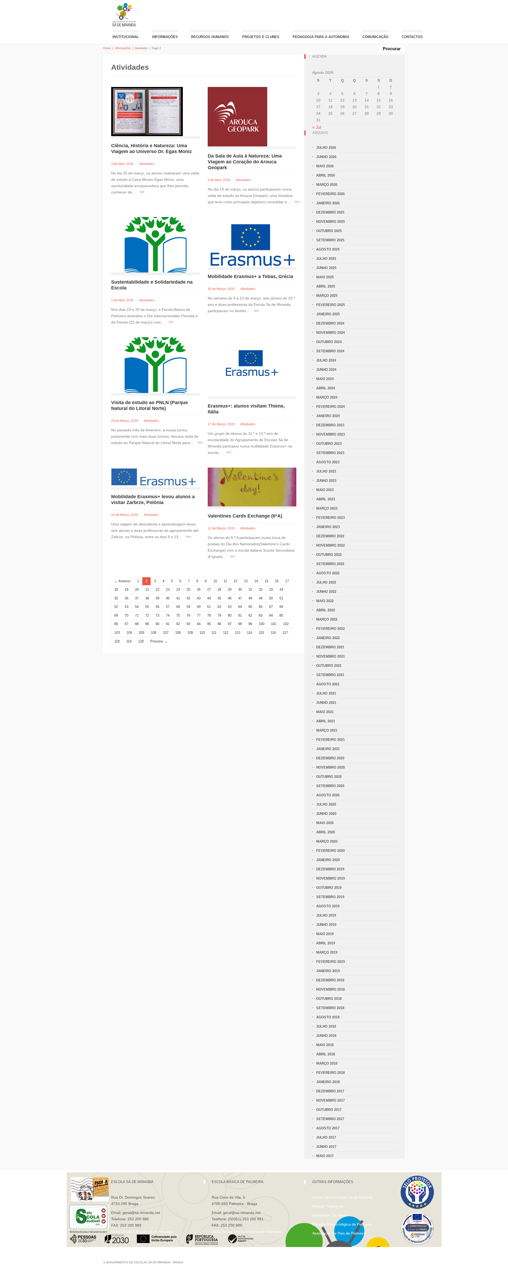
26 (199, 590)
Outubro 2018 (329, 999)
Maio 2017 (325, 1156)
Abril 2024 (325, 388)
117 (285, 633)
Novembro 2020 (330, 767)
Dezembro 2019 (330, 869)
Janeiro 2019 (328, 971)
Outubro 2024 (329, 342)
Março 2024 (326, 397)
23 (168, 590)
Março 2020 (326, 841)
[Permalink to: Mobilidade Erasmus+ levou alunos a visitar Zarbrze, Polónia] (153, 477)
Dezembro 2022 (330, 536)
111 (213, 633)
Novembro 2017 (330, 1100)
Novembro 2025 (330, 222)
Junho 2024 (326, 370)
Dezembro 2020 (330, 758)
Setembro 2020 (330, 786)
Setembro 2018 (330, 1008)
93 (188, 624)
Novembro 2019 (330, 878)
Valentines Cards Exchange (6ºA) (245, 516)
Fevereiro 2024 (330, 407)
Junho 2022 (326, 592)
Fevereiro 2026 (330, 194)
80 (230, 615)
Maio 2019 (325, 934)
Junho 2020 (326, 814)
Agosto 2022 (327, 573)
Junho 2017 (326, 1147)
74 (168, 615)
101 (273, 624)
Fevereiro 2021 (330, 740)
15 (266, 581)
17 (287, 581)
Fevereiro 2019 (330, 962)
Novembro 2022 (330, 545)
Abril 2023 (325, 499)
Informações (165, 37)
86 (116, 624)
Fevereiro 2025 (330, 305)
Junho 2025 (326, 268)
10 (215, 581)
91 (168, 624)
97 (230, 624)
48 (250, 598)
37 (137, 598)
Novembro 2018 (330, 989)
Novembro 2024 (330, 333)
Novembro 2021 (330, 656)
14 (256, 581)
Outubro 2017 (329, 1110)
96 (219, 624)
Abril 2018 (325, 1054)
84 (271, 615)
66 (260, 607)
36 (126, 598)
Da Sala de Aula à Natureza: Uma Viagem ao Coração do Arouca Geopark (245, 161)
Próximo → (158, 641)
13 (246, 581)
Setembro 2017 (330, 1119)
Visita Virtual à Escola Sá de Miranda (142, 1232)
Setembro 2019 (330, 897)
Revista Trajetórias (327, 1206)
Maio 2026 (325, 166)
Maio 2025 (325, 277)
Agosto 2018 (327, 1017)
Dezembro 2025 (330, 212)
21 (147, 590)
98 (240, 624)
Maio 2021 (325, 712)
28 (219, 590)
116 (273, 633)
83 (260, 615)
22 (157, 590)
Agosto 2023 (327, 462)
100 (261, 624)
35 (116, 598)
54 (137, 607)
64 (240, 607)
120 (141, 641)
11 (225, 581)
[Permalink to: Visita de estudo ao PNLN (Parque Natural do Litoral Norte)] (155, 365)
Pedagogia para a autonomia (321, 37)
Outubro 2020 (329, 777)
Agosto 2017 (327, 1128)
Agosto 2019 (327, 906)
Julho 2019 (326, 915)
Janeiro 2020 (328, 860)
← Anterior (122, 581)
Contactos (412, 37)
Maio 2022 (325, 601)
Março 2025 (326, 296)
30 (240, 590)
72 (147, 615)
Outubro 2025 (329, 231)
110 (202, 633)
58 (178, 607)
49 (260, 598)
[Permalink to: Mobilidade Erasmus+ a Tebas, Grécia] (252, 241)
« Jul (316, 127)
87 (126, 624)
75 (178, 615)
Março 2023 (326, 508)
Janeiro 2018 (328, 1082)
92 (178, 624)
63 (230, 607)
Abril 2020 (325, 832)
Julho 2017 (326, 1137)
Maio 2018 (325, 1045)
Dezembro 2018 (330, 980)
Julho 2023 (326, 471)
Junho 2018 (326, 1036)
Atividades (141, 48)
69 (116, 615)
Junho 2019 (326, 925)
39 (157, 598)
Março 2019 (326, 952)
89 (147, 624)
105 (141, 633)
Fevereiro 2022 (330, 629)
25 (188, 590)
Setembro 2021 (330, 675)
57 (168, 607)
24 (178, 590)
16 (277, 581)
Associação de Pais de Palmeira (339, 1233)
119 (128, 641)
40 (168, 598)
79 (219, 615)
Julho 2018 (326, 1026)
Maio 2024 (325, 379)
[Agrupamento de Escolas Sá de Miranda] (124, 15)
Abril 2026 (325, 175)
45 (219, 598)
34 (281, 590)
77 (199, 615)
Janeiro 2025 (328, 314)
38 (147, 598)
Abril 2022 (325, 610)
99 (250, 624)
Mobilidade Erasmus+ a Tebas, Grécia (250, 276)
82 (250, 615)
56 (157, 607)
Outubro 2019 (329, 888)
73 (157, 615)
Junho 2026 (326, 157)
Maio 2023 (325, 490)
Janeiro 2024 (328, 416)
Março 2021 (326, 730)
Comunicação (375, 37)
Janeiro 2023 (328, 527)
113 (237, 633)
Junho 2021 (326, 703)
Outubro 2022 (329, 555)
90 (157, 624)
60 (199, 607)
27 (209, 590)
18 (116, 590)
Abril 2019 (325, 943)
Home (107, 48)
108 (178, 633)
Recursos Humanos (210, 37)
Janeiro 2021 (328, 749)
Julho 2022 (326, 582)
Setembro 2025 (330, 240)
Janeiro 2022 (328, 638)
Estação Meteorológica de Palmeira (342, 1224)
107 (166, 633)
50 (271, 598)
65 (250, 607)
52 (116, 607)
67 (271, 607)
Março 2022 (326, 619)
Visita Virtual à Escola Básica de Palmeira (246, 1232)
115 (261, 633)
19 (126, 590)
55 (147, 607)
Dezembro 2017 (330, 1091)
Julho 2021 (326, 693)
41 (178, 598)
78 (209, 615)
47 (240, 598)
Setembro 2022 (330, 564)
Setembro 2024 (330, 351)
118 (117, 641)
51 (281, 598)
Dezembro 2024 (330, 323)
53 (126, 607)
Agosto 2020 (327, 795)
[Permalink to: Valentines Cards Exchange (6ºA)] (252, 486)
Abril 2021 (325, 721)
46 (230, 598)
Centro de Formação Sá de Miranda (342, 1197)
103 (117, 633)
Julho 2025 (326, 259)
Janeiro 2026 (328, 203)
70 (126, 615)
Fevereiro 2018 (330, 1073)
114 (249, 633)
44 (209, 598)
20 (137, 590)
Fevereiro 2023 (330, 518)
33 (271, 590)
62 (219, 607)
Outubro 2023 (329, 444)
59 (188, 607)
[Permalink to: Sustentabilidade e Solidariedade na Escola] (155, 244)
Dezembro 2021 (330, 647)
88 (137, 624)
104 (129, 633)
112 (225, 633)
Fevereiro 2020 (330, 851)
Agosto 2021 (327, 684)
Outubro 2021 (329, 666)
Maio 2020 (325, 823)
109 (190, 633)
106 (153, 633)
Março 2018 (326, 1063)
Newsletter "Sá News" (330, 1215)
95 (209, 624)
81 (240, 615)
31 (250, 590)
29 (230, 590)
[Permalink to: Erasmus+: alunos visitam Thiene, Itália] (252, 366)
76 (188, 615)
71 (137, 615)
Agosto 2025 (327, 249)
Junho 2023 (326, 481)
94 (199, 624)
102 (286, 624)
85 (281, 615)
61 (209, 607)
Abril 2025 (325, 286)
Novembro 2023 (330, 434)
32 (260, 590)
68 (281, 607)
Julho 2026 (326, 148)
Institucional (125, 37)
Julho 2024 (326, 360)
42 (188, 598)
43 (199, 598)
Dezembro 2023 (330, 425)
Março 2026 (326, 185)
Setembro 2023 (330, 453)
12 (235, 581)
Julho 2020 (326, 804)
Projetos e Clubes (260, 37)
